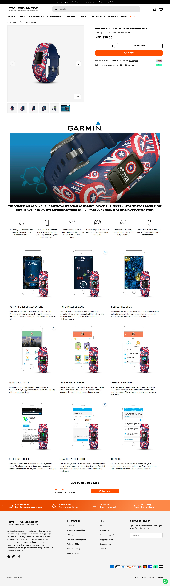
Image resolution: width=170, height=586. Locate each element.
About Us (70, 525)
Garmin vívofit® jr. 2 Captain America (24, 22)
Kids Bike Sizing (73, 548)
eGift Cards (71, 534)
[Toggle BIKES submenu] (14, 16)
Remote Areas (105, 544)
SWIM (83, 16)
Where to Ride (73, 544)
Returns (151, 578)
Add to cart (139, 46)
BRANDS (112, 16)
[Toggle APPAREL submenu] (77, 16)
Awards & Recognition (76, 530)
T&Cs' (136, 578)
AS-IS (132, 16)
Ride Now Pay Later (107, 534)
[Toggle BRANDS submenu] (117, 16)
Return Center (105, 530)
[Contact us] (165, 581)
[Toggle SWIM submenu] (88, 16)
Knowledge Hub (73, 553)
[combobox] (96, 9)
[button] (161, 9)
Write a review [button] (105, 491)
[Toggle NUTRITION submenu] (104, 16)
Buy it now (129, 53)
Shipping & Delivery (107, 539)
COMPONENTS (54, 16)
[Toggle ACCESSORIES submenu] (43, 16)
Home (9, 22)
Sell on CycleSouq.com (76, 539)
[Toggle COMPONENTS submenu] (63, 16)
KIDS (20, 16)
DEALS (124, 16)
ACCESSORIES (35, 16)
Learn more (131, 65)
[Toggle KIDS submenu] (24, 16)
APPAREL (71, 16)
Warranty (160, 578)
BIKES (10, 16)
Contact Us (104, 548)
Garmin (97, 32)
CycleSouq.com (17, 578)
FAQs (102, 525)
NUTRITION (97, 16)
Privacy (144, 578)
